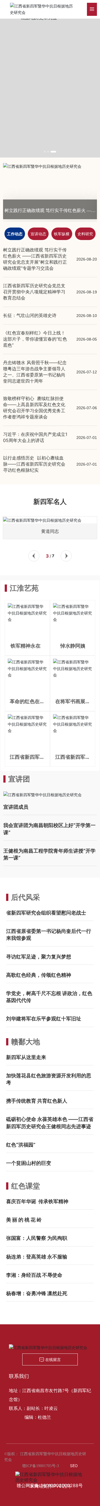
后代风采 (25, 897)
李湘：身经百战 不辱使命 (34, 1275)
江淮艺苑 (24, 588)
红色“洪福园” (21, 1145)
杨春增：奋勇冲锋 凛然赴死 (36, 1293)
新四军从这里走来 (26, 1057)
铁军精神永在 (27, 646)
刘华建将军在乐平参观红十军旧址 (43, 1019)
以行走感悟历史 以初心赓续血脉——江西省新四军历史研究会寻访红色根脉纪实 (34, 464)
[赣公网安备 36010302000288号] (50, 1474)
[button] (45, 152)
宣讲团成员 (15, 807)
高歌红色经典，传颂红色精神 (38, 975)
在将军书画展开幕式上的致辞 (72, 703)
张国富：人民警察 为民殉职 (36, 1238)
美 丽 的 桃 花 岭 (24, 1220)
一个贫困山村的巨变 (28, 1163)
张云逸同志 (63, 531)
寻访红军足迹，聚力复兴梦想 (38, 957)
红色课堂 (25, 1186)
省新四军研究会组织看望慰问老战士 (46, 913)
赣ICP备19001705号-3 (40, 1466)
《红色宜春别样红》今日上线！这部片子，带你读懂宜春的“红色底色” (35, 339)
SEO (74, 1465)
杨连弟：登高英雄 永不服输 (36, 1257)
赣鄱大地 (25, 1041)
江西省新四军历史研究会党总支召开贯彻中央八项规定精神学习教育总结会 (34, 292)
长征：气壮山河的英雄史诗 (29, 315)
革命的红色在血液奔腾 (27, 703)
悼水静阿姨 (72, 646)
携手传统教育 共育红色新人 (36, 1101)
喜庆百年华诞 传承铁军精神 (37, 1201)
